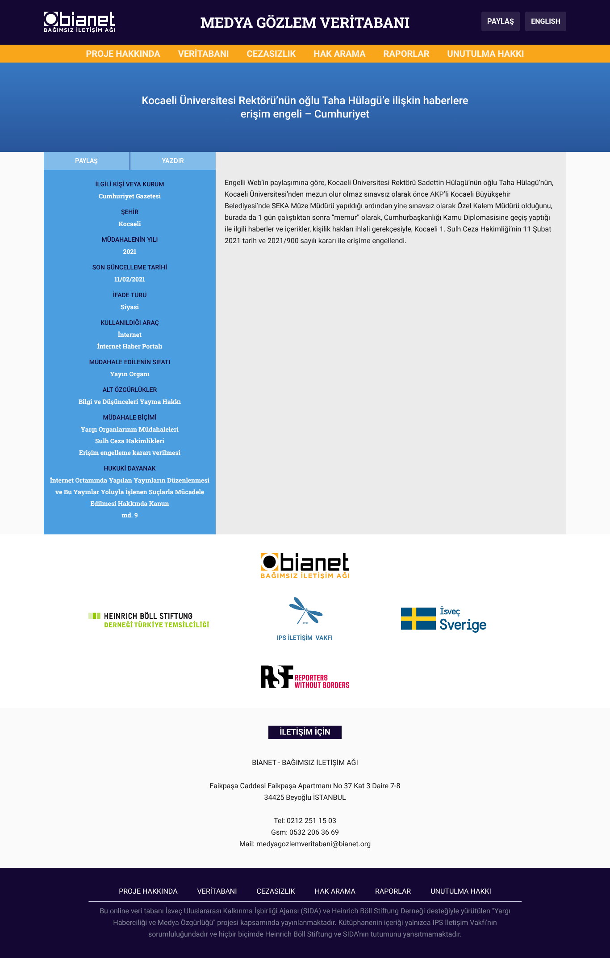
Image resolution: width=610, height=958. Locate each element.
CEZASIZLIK (271, 53)
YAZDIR (173, 160)
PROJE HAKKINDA (123, 53)
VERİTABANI (203, 53)
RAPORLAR (407, 53)
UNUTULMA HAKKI (485, 53)
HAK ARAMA (339, 53)
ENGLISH (545, 21)
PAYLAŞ (500, 21)
